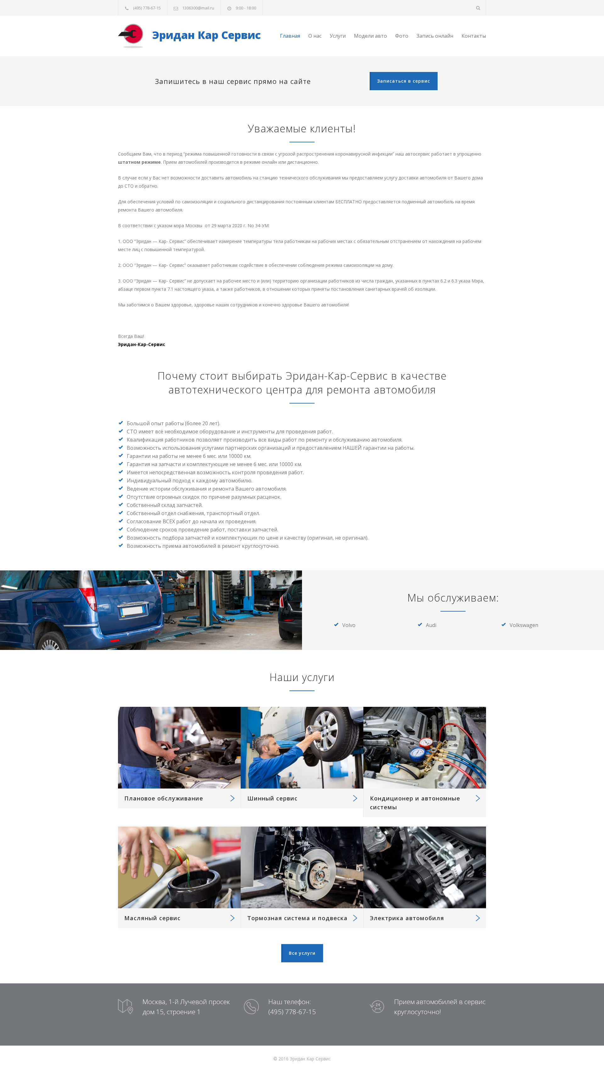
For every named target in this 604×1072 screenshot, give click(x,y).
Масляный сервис (152, 918)
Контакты (473, 35)
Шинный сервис (272, 798)
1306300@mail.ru (198, 8)
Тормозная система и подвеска (297, 918)
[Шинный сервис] (302, 748)
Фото (401, 35)
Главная (290, 35)
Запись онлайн (435, 35)
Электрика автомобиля (407, 918)
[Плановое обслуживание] (179, 748)
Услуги (338, 35)
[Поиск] (478, 7)
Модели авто (370, 35)
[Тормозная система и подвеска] (302, 867)
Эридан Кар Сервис (205, 35)
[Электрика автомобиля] (424, 867)
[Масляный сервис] (179, 867)
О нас (315, 35)
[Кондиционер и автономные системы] (424, 748)
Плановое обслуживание (163, 798)
